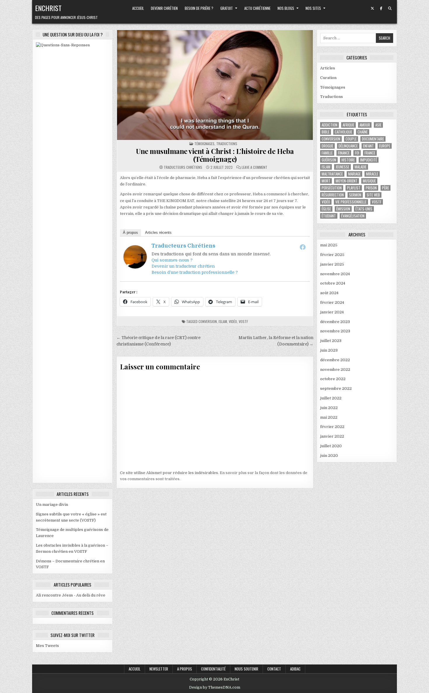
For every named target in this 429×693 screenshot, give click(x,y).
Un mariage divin (52, 504)
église (326, 209)
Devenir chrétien (164, 8)
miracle (372, 174)
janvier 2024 (332, 312)
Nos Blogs (286, 8)
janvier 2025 (332, 264)
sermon (355, 195)
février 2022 (332, 426)
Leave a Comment (254, 167)
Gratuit (226, 8)
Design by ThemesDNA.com (214, 687)
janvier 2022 (332, 436)
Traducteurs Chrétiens (183, 167)
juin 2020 (329, 455)
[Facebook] (302, 246)
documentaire (373, 139)
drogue (327, 146)
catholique (343, 132)
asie (378, 125)
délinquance (348, 146)
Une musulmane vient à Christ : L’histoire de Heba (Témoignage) (215, 154)
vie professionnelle (351, 202)
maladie (361, 167)
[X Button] (372, 8)
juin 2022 (329, 408)
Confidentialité (213, 669)
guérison (329, 160)
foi (357, 153)
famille (327, 153)
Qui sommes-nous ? (172, 260)
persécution (332, 188)
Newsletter (158, 669)
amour (365, 125)
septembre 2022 (336, 388)
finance (344, 153)
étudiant (329, 216)
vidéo (233, 321)
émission (343, 209)
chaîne (363, 132)
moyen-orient (347, 181)
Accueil (138, 8)
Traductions (226, 143)
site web (373, 195)
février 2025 (332, 254)
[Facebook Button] (381, 8)
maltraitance (332, 174)
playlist (353, 188)
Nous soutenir (246, 669)
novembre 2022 (335, 369)
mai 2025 (328, 245)
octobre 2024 (332, 283)
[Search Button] (390, 8)
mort (326, 181)
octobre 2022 (333, 379)
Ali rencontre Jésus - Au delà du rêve (70, 595)
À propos (130, 232)
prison (371, 188)
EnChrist (48, 8)
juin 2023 (329, 350)
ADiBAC (295, 669)
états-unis (363, 209)
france (370, 153)
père (385, 188)
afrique (348, 125)
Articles (327, 68)
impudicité (368, 160)
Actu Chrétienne (257, 8)
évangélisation (353, 216)
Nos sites (313, 8)
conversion (207, 321)
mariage (354, 174)
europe (384, 146)
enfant (368, 146)
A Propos (184, 669)
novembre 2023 (335, 331)
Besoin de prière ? (199, 8)
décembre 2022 (335, 360)
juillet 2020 (331, 446)
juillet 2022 (330, 398)
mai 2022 (328, 417)
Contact (274, 669)
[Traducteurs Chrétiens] (135, 267)
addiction (329, 125)
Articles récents (158, 232)
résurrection (333, 195)
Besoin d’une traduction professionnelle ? (194, 272)
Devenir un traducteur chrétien (183, 266)
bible (325, 132)
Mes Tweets (47, 645)
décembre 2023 (335, 322)
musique (369, 181)
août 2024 (329, 293)
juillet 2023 (330, 340)
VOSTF (243, 321)
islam (223, 321)
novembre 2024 (335, 274)
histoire (348, 160)
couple (351, 139)
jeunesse (342, 167)
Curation (328, 78)
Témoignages (204, 143)
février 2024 (332, 302)
